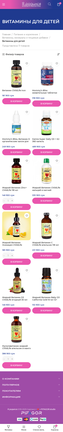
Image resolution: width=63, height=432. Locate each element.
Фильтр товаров (15, 54)
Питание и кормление (26, 34)
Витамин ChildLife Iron (14, 90)
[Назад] (6, 15)
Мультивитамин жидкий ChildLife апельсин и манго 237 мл (16, 348)
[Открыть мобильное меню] (4, 4)
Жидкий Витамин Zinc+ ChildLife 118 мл (14, 188)
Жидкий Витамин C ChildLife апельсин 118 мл (45, 243)
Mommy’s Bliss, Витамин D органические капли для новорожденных (16, 141)
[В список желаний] (26, 63)
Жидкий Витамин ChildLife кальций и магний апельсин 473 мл (46, 190)
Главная (6, 34)
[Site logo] (31, 4)
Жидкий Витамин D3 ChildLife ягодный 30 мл (14, 298)
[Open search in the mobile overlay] (49, 4)
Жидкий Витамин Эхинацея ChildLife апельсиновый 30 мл (13, 244)
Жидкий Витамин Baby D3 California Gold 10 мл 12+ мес (46, 299)
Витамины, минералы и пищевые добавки (25, 37)
